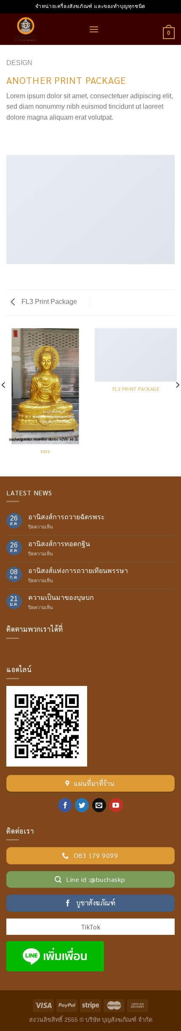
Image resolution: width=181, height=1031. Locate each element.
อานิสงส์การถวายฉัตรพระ (66, 517)
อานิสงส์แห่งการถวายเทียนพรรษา (78, 570)
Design (19, 62)
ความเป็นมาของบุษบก (61, 597)
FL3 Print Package (48, 301)
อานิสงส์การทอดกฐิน (59, 543)
